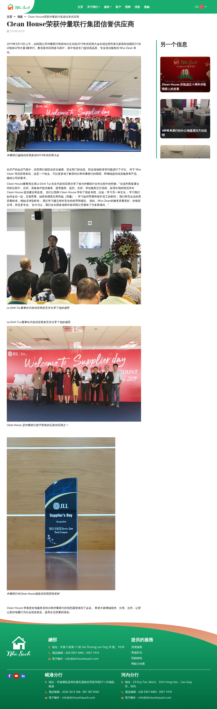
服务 (107, 6)
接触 (147, 6)
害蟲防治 (136, 652)
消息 (137, 6)
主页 (80, 6)
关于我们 (92, 6)
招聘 (128, 6)
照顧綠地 (136, 658)
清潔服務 (136, 647)
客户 (118, 6)
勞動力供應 (138, 663)
